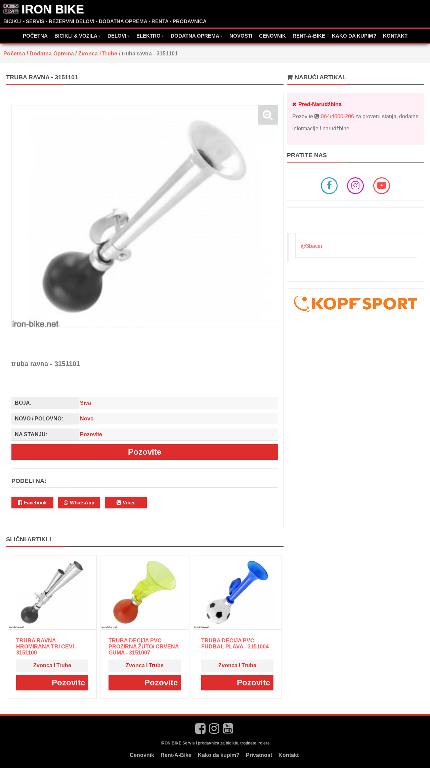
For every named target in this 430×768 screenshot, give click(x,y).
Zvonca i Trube (52, 665)
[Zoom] (268, 115)
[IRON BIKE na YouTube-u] (228, 728)
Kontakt (395, 36)
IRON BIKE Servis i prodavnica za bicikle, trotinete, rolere (215, 743)
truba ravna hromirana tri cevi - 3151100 (46, 647)
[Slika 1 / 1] (145, 216)
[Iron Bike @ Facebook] (329, 185)
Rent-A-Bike (309, 36)
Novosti (240, 36)
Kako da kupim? (354, 36)
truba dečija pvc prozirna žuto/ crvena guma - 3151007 (144, 647)
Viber (128, 502)
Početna (35, 36)
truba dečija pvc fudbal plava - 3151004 (235, 643)
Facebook (35, 502)
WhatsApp (81, 502)
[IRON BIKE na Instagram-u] (214, 728)
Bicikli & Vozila (75, 36)
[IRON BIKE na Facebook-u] (200, 728)
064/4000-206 (337, 116)
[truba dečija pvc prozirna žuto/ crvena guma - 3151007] (144, 592)
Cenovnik (272, 36)
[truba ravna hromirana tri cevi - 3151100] (52, 592)
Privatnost (259, 755)
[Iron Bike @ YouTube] (381, 185)
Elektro (148, 36)
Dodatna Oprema (195, 36)
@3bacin (311, 246)
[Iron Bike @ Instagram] (355, 185)
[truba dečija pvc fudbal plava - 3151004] (237, 592)
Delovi (117, 36)
